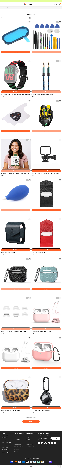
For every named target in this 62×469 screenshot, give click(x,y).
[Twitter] (55, 443)
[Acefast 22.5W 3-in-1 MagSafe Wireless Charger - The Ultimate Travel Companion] (16, 154)
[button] (29, 18)
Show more (31, 421)
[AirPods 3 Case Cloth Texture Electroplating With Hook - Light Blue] (46, 272)
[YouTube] (52, 443)
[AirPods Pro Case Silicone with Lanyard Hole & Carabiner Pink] (46, 351)
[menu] (1, 4)
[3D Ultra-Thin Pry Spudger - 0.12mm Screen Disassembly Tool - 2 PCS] (16, 114)
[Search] (54, 4)
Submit (55, 438)
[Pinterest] (45, 443)
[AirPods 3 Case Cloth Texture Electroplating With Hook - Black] (16, 272)
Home (2, 7)
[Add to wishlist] (29, 22)
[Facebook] (39, 443)
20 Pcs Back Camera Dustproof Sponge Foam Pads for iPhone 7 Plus (13, 54)
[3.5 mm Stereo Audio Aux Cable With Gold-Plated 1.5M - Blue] (46, 75)
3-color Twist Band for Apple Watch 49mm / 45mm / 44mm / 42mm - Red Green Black (15, 94)
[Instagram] (42, 443)
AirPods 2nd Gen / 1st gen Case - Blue (8, 252)
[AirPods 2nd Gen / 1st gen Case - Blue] (16, 233)
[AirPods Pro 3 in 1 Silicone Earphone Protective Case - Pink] (46, 312)
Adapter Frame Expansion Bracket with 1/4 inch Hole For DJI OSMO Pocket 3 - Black (45, 173)
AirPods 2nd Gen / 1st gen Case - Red (38, 252)
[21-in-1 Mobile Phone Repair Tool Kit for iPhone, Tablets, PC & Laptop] (46, 35)
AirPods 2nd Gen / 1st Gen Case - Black (38, 212)
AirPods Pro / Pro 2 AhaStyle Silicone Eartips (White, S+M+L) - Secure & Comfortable (13, 331)
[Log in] (57, 4)
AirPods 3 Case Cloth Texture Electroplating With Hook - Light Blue (43, 291)
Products (6, 7)
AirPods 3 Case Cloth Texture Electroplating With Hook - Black (12, 291)
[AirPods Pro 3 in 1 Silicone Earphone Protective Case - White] (16, 351)
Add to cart (15, 52)
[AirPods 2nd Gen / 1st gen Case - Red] (46, 233)
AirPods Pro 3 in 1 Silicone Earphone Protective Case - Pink (41, 331)
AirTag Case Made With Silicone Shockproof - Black (40, 410)
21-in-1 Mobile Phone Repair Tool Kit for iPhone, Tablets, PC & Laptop (43, 54)
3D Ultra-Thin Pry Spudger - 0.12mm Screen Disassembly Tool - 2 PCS (13, 133)
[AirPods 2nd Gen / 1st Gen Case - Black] (46, 193)
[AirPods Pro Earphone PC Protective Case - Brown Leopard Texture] (16, 391)
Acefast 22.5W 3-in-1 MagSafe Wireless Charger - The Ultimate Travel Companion (15, 173)
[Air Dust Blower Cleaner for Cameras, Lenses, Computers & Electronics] (16, 193)
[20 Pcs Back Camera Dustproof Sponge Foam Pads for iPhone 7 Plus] (16, 35)
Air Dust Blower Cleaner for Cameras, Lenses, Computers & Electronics (13, 212)
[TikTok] (49, 443)
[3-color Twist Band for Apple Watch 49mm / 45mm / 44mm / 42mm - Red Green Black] (16, 75)
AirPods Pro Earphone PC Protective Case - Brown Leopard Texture (13, 410)
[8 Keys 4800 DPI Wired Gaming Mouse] (46, 114)
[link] (16, 467)
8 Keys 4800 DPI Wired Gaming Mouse (38, 133)
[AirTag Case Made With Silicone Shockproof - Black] (46, 391)
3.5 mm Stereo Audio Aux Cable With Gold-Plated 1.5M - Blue (42, 94)
